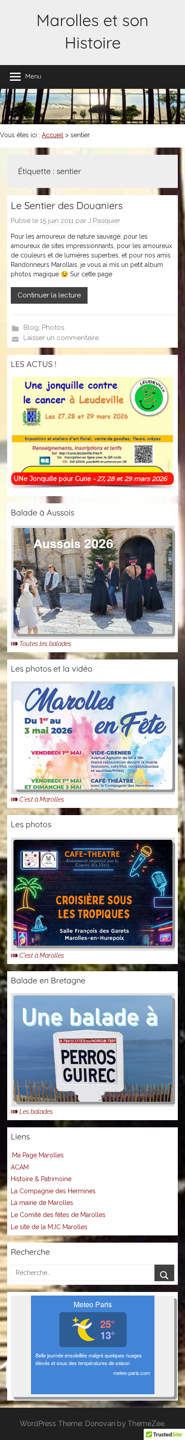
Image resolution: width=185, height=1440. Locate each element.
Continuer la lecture (49, 295)
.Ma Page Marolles (37, 1155)
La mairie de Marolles (42, 1202)
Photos (53, 327)
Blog (31, 327)
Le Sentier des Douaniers (67, 205)
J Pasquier (104, 221)
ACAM (20, 1167)
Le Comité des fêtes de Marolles (58, 1214)
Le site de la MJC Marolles (49, 1227)
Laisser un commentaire (61, 338)
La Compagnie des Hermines (53, 1191)
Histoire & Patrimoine (41, 1179)
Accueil (52, 135)
